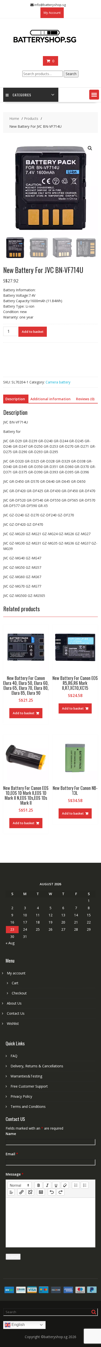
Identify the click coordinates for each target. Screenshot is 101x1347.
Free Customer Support (29, 1086)
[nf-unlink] (30, 1192)
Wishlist (13, 1023)
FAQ (14, 1055)
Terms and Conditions (28, 1106)
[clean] (65, 1185)
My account (16, 973)
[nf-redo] (60, 1192)
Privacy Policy (21, 1096)
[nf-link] (21, 1192)
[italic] (47, 1185)
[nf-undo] (52, 1192)
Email (12, 1154)
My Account (52, 12)
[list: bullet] (84, 1185)
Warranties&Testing (26, 1076)
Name (11, 1133)
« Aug (10, 943)
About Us (14, 1003)
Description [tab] (15, 399)
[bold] (38, 1185)
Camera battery (58, 382)
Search (71, 73)
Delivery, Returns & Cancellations (37, 1066)
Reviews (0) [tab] (85, 399)
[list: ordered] (76, 1185)
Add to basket (32, 331)
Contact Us (16, 1013)
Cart (15, 983)
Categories (22, 94)
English (18, 1325)
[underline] (56, 1185)
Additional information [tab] (50, 399)
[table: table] (41, 1192)
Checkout (19, 993)
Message (15, 1174)
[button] (94, 95)
